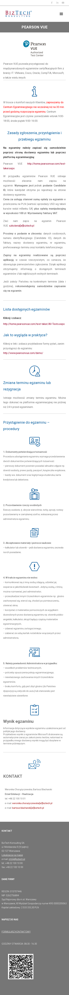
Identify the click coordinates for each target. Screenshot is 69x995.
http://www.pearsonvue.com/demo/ (23, 353)
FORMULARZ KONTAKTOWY (16, 931)
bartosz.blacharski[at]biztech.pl (28, 808)
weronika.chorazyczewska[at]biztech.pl (32, 803)
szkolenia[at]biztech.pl (21, 225)
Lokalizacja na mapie (12, 855)
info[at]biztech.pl (17, 859)
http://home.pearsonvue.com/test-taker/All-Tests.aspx (34, 324)
